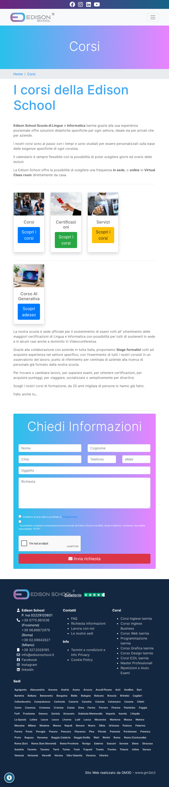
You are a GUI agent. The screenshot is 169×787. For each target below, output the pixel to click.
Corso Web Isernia (135, 633)
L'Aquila (135, 713)
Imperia (110, 713)
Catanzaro (114, 701)
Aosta (76, 689)
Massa (128, 719)
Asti (117, 689)
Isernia (123, 713)
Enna (81, 707)
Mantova (115, 719)
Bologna (86, 695)
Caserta (73, 701)
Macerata (100, 719)
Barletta (19, 695)
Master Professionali (136, 663)
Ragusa (29, 737)
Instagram (29, 665)
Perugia (40, 731)
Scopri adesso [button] (29, 311)
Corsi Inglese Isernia (136, 618)
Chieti (140, 701)
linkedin (28, 670)
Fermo (91, 707)
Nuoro (91, 725)
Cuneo (71, 707)
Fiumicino (129, 707)
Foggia (143, 707)
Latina (33, 719)
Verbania (32, 755)
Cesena (128, 701)
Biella (74, 695)
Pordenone (130, 731)
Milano (32, 725)
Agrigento (20, 689)
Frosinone (29, 713)
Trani (77, 749)
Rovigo (86, 743)
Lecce (44, 719)
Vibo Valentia (74, 755)
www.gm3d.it (145, 773)
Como (17, 707)
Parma (18, 731)
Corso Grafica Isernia (137, 648)
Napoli (68, 725)
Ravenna (42, 737)
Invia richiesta (87, 558)
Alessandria (37, 689)
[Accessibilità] (9, 778)
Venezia (19, 755)
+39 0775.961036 (35, 620)
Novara (80, 725)
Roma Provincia (69, 743)
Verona (58, 755)
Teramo (44, 749)
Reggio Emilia (82, 737)
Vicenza (91, 755)
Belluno (32, 695)
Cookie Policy (82, 660)
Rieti (96, 737)
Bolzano (99, 695)
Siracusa (147, 743)
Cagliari (137, 695)
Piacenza (80, 731)
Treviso (111, 749)
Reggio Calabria (60, 737)
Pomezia (115, 731)
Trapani (87, 749)
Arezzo (87, 689)
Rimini (106, 737)
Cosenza (30, 707)
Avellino (128, 689)
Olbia (102, 725)
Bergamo (61, 695)
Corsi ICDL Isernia (135, 658)
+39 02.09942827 (36, 640)
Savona (123, 743)
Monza (57, 725)
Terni (56, 749)
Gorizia (55, 713)
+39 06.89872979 (36, 630)
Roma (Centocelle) (135, 737)
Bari (139, 689)
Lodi (77, 719)
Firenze (115, 707)
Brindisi (124, 695)
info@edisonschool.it (38, 655)
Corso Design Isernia (137, 653)
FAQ (74, 618)
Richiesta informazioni (88, 623)
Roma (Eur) (21, 743)
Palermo (140, 725)
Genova (43, 713)
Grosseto (68, 713)
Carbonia (59, 701)
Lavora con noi (82, 628)
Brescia (111, 695)
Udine (135, 749)
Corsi (31, 74)
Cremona (44, 707)
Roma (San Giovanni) (43, 743)
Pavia (29, 731)
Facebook (29, 660)
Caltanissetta (22, 701)
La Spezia (20, 719)
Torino (66, 749)
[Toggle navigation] (153, 17)
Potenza (145, 731)
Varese (146, 749)
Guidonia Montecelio (90, 713)
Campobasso (42, 701)
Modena (44, 725)
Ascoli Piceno (104, 689)
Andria (65, 689)
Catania (99, 701)
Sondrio (19, 749)
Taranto (31, 749)
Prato (17, 737)
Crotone (58, 707)
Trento (100, 749)
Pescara (66, 731)
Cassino (87, 701)
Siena (135, 743)
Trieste (124, 749)
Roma (117, 737)
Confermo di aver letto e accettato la (49, 516)
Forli (17, 713)
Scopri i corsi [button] (29, 235)
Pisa (91, 731)
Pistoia (102, 731)
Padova (127, 725)
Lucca (87, 719)
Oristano (114, 725)
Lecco (55, 719)
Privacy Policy (69, 516)
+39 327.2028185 (35, 650)
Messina (19, 725)
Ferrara (103, 707)
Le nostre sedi (82, 633)
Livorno (66, 719)
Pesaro (53, 731)
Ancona (52, 689)
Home (18, 74)
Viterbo (103, 755)
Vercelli (46, 755)
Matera (140, 719)
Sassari (111, 743)
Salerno (98, 743)
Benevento (46, 695)
